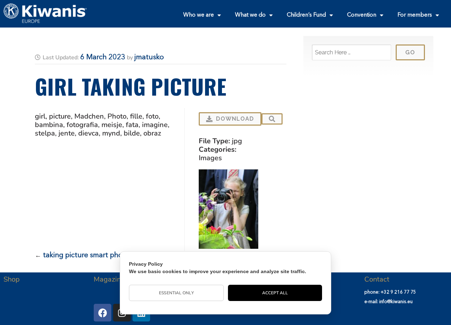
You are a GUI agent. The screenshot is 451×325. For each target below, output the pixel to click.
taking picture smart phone (87, 255)
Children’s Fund (306, 15)
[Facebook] (102, 312)
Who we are (198, 15)
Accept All (275, 293)
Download (235, 118)
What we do (250, 15)
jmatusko (149, 57)
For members (414, 15)
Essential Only (176, 293)
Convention (361, 15)
